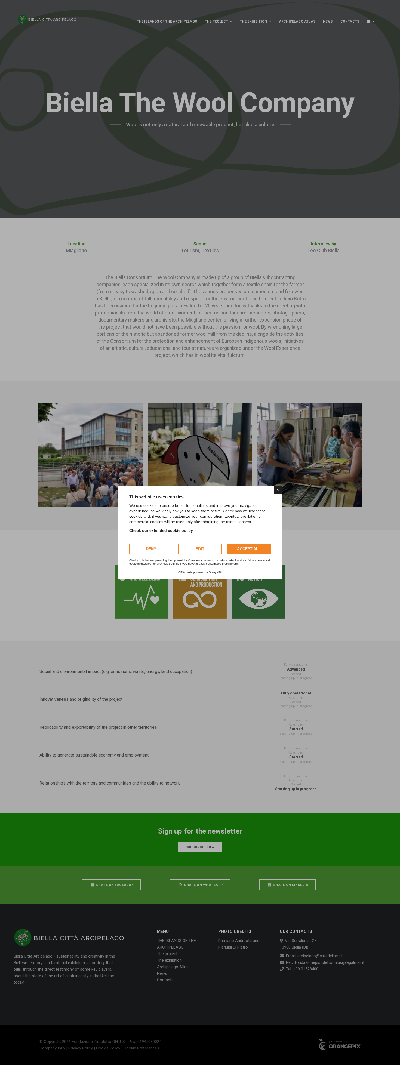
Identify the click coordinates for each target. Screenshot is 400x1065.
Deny (151, 549)
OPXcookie (185, 572)
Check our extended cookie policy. (161, 530)
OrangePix (215, 572)
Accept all (249, 549)
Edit (200, 549)
